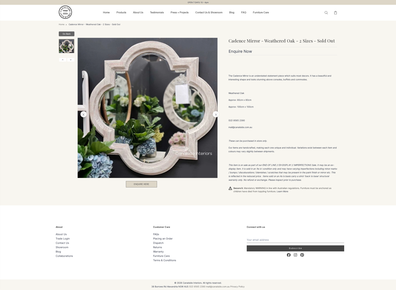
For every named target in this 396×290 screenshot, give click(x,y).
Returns (157, 247)
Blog (231, 12)
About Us (138, 12)
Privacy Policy (237, 286)
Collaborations (64, 255)
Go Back (67, 34)
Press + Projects (180, 12)
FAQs (156, 234)
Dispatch (158, 242)
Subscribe (295, 248)
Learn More (282, 191)
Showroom (62, 247)
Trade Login (63, 238)
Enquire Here (141, 184)
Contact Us (62, 242)
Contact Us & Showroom (208, 12)
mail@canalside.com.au (218, 286)
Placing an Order (163, 238)
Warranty (158, 251)
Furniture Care (261, 12)
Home (106, 12)
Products (121, 12)
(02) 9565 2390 (197, 286)
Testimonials (157, 12)
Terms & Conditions (164, 260)
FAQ (243, 12)
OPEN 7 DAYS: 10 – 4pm (198, 2)
